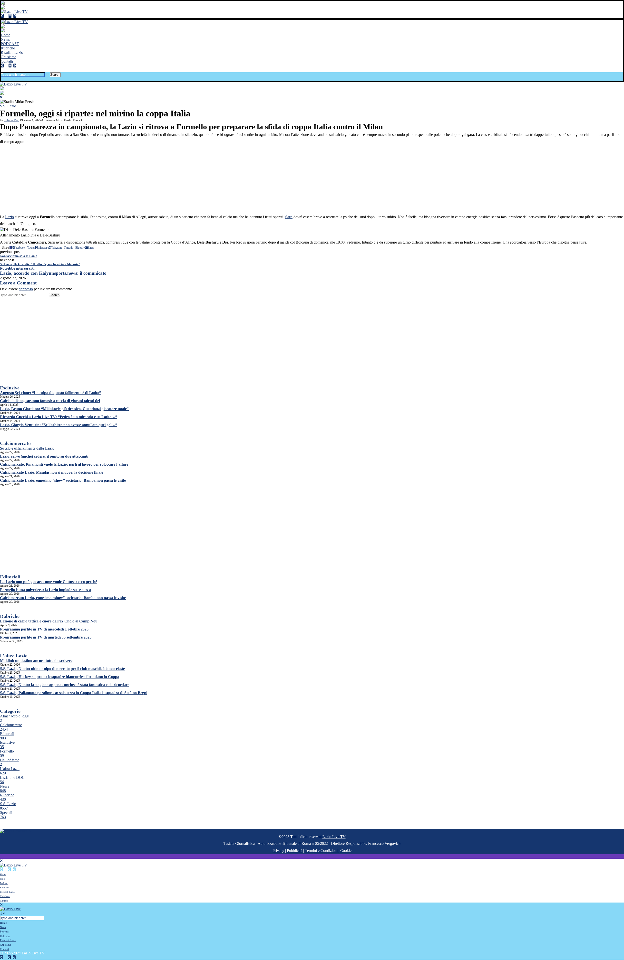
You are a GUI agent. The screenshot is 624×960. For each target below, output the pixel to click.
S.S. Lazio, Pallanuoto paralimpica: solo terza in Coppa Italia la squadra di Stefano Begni (73, 693)
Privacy (278, 850)
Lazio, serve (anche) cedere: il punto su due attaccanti (44, 456)
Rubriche (8, 48)
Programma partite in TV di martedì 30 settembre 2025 (45, 637)
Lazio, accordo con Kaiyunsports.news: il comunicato (53, 273)
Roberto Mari (11, 120)
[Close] (2, 79)
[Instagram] (10, 16)
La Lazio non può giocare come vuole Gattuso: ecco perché (48, 582)
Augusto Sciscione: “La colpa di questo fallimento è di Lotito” (50, 393)
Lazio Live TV (334, 837)
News (5, 39)
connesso (26, 289)
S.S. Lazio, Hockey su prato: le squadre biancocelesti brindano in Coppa (59, 677)
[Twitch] (14, 16)
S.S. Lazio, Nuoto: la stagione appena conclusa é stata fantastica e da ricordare (64, 685)
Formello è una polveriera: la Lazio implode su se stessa (45, 590)
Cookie (345, 850)
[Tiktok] (18, 16)
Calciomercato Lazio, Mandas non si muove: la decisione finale (51, 472)
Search (55, 74)
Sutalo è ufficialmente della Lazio (27, 448)
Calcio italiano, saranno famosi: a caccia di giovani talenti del (50, 401)
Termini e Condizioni (322, 850)
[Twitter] (6, 16)
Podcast (4, 883)
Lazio (9, 217)
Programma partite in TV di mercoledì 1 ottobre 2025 (44, 629)
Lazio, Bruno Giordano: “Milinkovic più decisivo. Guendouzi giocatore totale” (64, 409)
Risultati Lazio (12, 52)
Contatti (7, 61)
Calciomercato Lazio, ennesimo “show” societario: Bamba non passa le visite (63, 480)
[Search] (2, 70)
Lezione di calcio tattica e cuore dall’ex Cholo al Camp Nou (49, 621)
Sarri (288, 217)
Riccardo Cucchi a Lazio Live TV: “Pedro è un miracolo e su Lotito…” (58, 417)
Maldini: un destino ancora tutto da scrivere (36, 661)
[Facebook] (2, 16)
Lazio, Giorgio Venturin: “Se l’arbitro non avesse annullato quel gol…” (58, 425)
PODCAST (10, 44)
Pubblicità (294, 850)
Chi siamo (8, 57)
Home (5, 35)
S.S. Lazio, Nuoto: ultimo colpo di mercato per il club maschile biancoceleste (62, 669)
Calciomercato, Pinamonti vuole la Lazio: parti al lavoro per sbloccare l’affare (64, 464)
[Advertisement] (312, 179)
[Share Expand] (95, 247)
